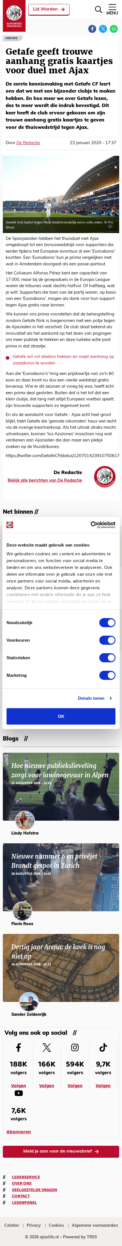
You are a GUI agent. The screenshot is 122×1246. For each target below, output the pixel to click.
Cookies (56, 1226)
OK (61, 716)
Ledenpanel (24, 1202)
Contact (21, 1196)
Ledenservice (26, 1177)
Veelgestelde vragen (34, 1190)
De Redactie (28, 143)
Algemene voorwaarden (95, 1226)
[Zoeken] (98, 9)
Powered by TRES (80, 1237)
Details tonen (91, 698)
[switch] (107, 640)
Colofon (11, 1226)
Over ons (21, 1183)
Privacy (34, 1226)
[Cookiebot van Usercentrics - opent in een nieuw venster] (90, 525)
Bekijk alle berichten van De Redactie (45, 481)
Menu (112, 13)
